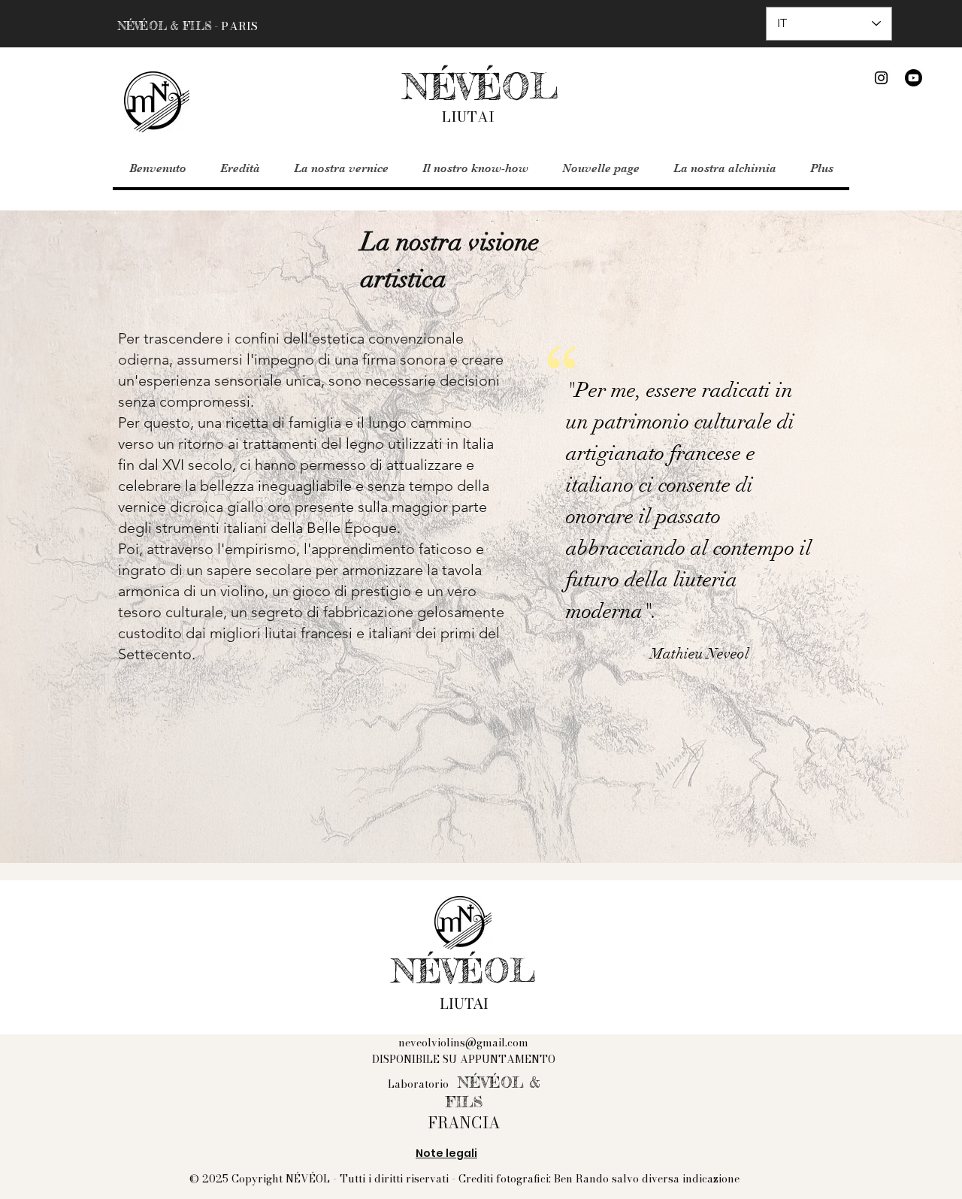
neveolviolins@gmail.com (463, 1042)
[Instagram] (881, 77)
